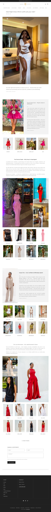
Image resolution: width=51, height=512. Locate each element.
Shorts (4, 487)
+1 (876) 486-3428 (22, 486)
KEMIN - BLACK (31, 433)
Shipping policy (32, 507)
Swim (4, 494)
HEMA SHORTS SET (31, 335)
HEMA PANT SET (43, 335)
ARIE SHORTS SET (43, 319)
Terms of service (27, 507)
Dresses (4, 482)
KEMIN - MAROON (43, 433)
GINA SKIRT (8, 151)
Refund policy (18, 507)
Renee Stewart (28, 509)
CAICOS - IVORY (8, 319)
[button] (3, 4)
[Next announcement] (48, 1)
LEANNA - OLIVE (31, 151)
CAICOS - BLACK (20, 319)
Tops (4, 483)
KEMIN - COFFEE (19, 433)
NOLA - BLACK (31, 417)
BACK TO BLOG (26, 440)
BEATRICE (8, 417)
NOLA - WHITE (43, 417)
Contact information (38, 507)
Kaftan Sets (5, 492)
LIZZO (43, 151)
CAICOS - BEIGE (31, 319)
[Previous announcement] (3, 1)
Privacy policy (22, 507)
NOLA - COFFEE (20, 417)
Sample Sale (5, 496)
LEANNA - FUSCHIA (19, 151)
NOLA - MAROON (8, 433)
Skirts (4, 489)
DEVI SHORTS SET (19, 335)
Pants (4, 485)
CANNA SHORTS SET (8, 335)
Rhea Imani (13, 507)
